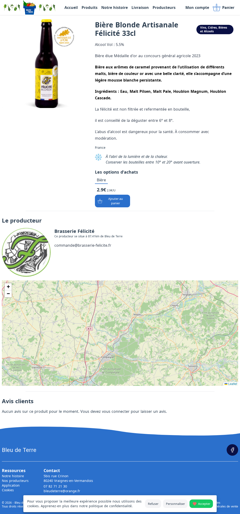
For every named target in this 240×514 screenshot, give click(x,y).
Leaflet (232, 384)
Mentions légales (209, 503)
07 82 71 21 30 (55, 486)
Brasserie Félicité (74, 231)
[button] (8, 286)
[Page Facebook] (232, 450)
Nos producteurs (15, 480)
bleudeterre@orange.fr (62, 491)
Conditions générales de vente (218, 506)
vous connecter (116, 411)
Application (11, 485)
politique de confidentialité (110, 506)
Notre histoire (13, 476)
